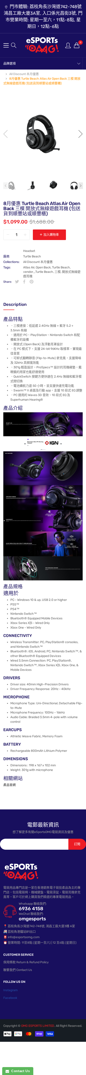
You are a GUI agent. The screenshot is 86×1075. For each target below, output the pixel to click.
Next (81, 185)
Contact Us (19, 1071)
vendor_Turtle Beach (38, 272)
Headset (29, 251)
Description (15, 304)
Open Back (43, 267)
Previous (5, 185)
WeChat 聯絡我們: (31, 914)
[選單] (6, 45)
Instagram (10, 990)
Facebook (10, 998)
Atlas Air (28, 267)
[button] (13, 45)
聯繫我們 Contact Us (17, 970)
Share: (7, 281)
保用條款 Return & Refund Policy (26, 962)
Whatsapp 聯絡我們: (33, 904)
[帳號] (68, 45)
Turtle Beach (32, 256)
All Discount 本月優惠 (38, 262)
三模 (57, 272)
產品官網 (9, 785)
